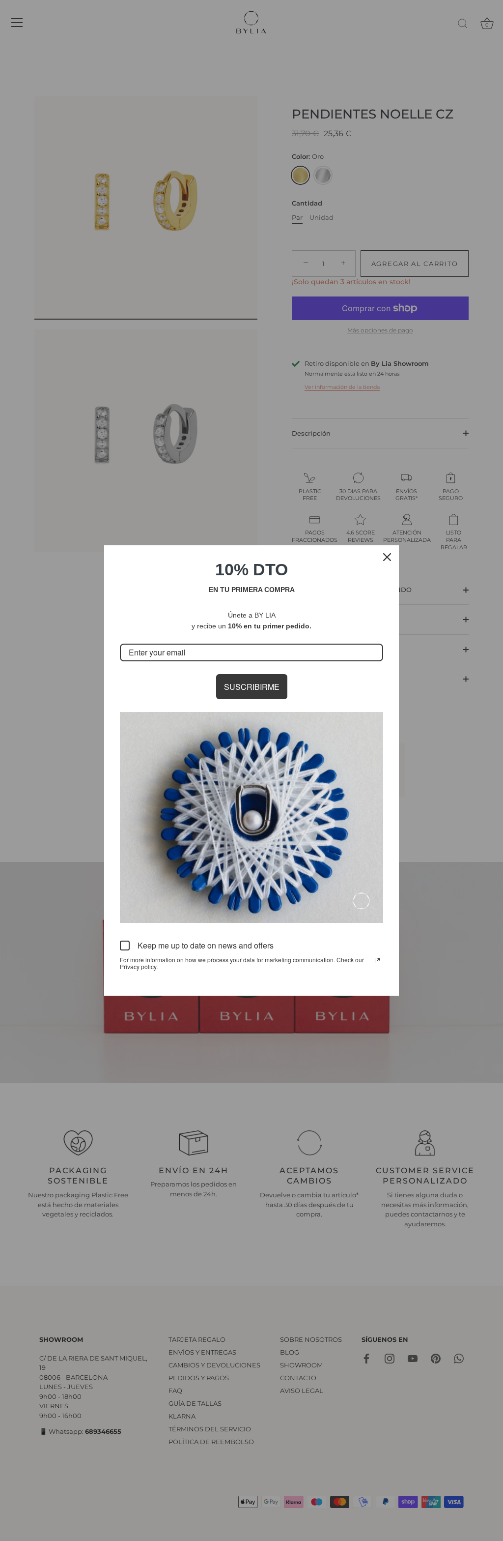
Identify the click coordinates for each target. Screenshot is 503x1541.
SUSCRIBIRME (251, 686)
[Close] (387, 557)
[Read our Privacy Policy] (377, 961)
